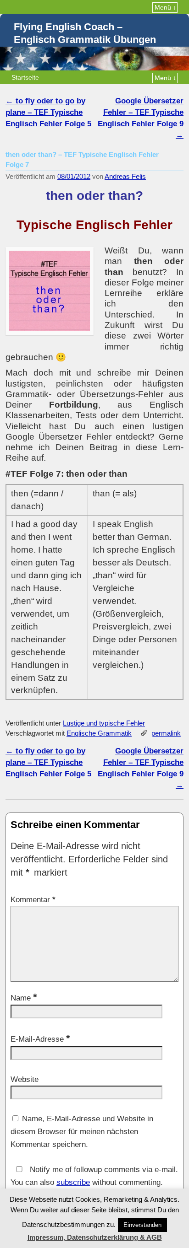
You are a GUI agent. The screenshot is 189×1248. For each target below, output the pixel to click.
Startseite (25, 77)
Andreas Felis (125, 176)
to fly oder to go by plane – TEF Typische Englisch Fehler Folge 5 (48, 112)
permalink (166, 733)
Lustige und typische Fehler (104, 723)
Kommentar (33, 899)
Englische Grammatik (99, 733)
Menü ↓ (165, 7)
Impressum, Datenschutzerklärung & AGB (95, 1237)
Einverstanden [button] (142, 1224)
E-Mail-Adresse (40, 1039)
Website (25, 1079)
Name (24, 998)
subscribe (73, 1182)
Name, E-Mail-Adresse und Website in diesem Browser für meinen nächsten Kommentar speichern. (82, 1131)
